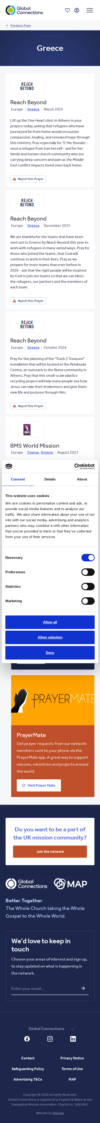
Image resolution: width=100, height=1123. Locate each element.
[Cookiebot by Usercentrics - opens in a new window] (74, 466)
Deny (50, 653)
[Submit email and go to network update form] (83, 988)
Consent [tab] (18, 479)
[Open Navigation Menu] (89, 10)
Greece (33, 109)
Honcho (58, 1113)
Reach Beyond (28, 102)
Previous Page (20, 26)
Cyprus (33, 452)
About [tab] (82, 479)
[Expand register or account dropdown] (76, 10)
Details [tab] (50, 479)
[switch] (88, 572)
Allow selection (50, 637)
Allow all (50, 622)
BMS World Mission (34, 445)
